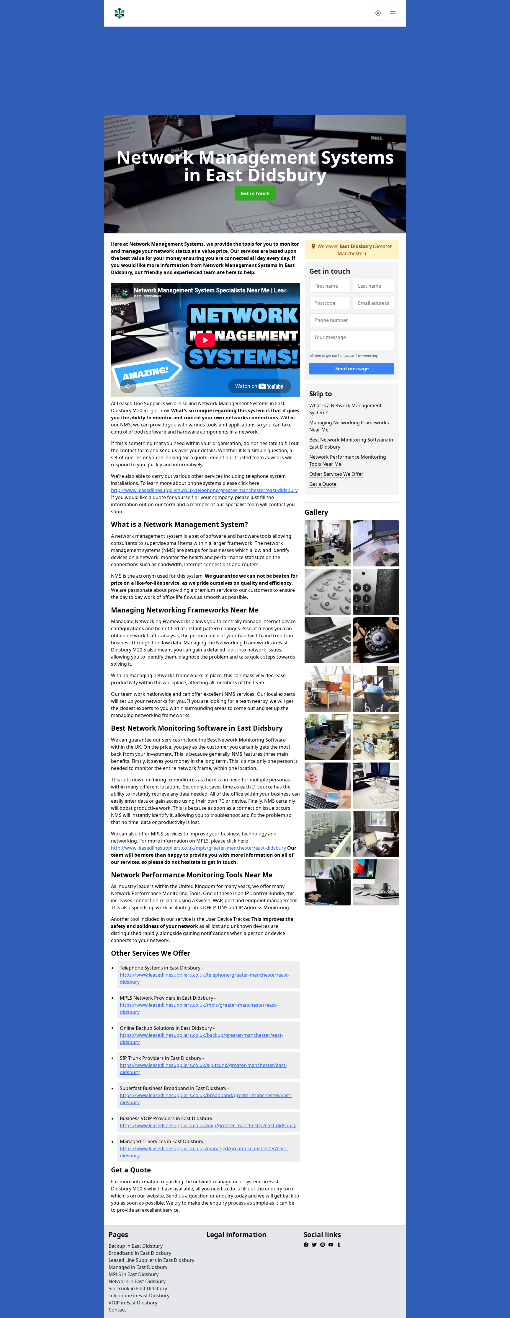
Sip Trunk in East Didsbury (138, 1288)
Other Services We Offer (336, 474)
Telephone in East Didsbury (139, 1295)
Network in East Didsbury (137, 1281)
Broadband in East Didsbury (140, 1253)
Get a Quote (322, 484)
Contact (117, 1309)
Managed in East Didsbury (138, 1267)
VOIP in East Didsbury (133, 1302)
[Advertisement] (281, 71)
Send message (352, 369)
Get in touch (255, 193)
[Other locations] (378, 13)
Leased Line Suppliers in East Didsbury (151, 1260)
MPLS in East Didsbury (133, 1274)
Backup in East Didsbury (136, 1246)
